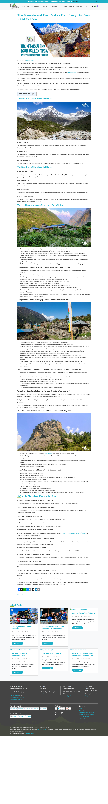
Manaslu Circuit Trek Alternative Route (20, 654)
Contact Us (82, 718)
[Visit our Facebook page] (56, 708)
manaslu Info (56, 6)
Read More (17, 643)
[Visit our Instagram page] (69, 708)
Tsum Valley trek (71, 72)
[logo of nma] (35, 708)
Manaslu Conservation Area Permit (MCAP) (73, 533)
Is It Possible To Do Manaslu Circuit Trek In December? (53, 628)
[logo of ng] (13, 708)
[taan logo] (27, 708)
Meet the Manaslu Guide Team (87, 712)
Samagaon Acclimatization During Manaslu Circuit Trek (82, 654)
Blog (65, 6)
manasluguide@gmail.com (17, 697)
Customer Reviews (84, 716)
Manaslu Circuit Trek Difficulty (83, 613)
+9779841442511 (90, 6)
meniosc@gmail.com (67, 696)
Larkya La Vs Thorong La (51, 653)
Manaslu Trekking (33, 6)
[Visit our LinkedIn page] (64, 708)
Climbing (46, 6)
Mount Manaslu (48, 454)
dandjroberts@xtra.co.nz (91, 696)
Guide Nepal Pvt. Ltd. (41, 729)
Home (23, 6)
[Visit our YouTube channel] (61, 708)
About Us (79, 6)
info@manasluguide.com (16, 699)
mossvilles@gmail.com (46, 694)
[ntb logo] (20, 708)
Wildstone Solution (29, 733)
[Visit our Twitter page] (59, 708)
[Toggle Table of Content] (33, 94)
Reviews (71, 6)
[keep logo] (43, 708)
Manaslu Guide (30, 60)
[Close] (96, 1)
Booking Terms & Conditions (86, 714)
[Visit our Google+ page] (67, 708)
